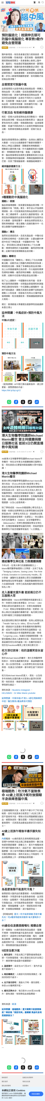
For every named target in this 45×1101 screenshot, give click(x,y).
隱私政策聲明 (6, 1085)
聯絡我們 (5, 1077)
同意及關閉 (36, 1094)
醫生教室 (5, 451)
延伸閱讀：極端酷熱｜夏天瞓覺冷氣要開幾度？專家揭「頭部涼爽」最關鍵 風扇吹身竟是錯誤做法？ (22, 1012)
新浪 (14, 1004)
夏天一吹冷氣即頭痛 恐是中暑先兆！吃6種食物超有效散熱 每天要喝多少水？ (22, 917)
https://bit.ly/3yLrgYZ (11, 390)
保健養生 (5, 47)
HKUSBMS (7, 693)
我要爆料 (25, 1085)
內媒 (4, 839)
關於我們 (5, 1081)
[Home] (10, 2)
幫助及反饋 (26, 1081)
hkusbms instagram (21, 690)
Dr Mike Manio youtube (24, 693)
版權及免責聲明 (27, 1077)
